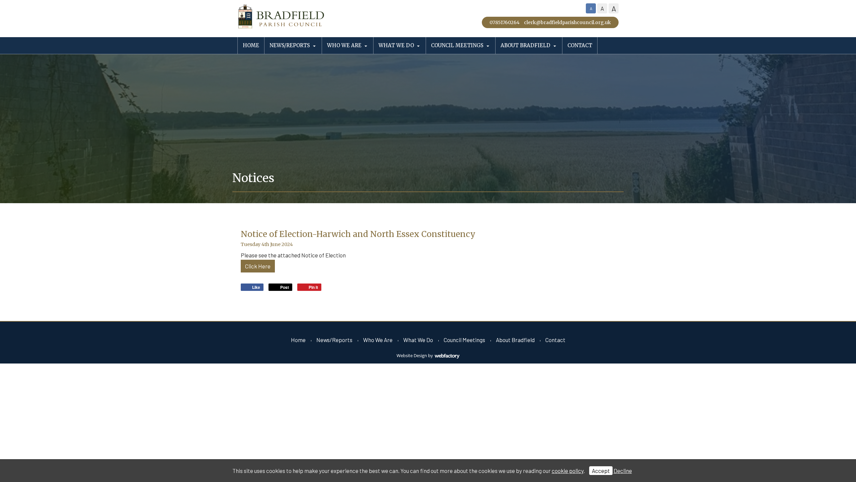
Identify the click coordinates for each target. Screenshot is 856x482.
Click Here (258, 266)
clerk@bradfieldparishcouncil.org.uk (567, 22)
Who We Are (344, 45)
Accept (601, 470)
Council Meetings (457, 45)
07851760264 (505, 22)
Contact (579, 45)
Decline (623, 470)
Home (251, 45)
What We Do (396, 45)
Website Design (412, 355)
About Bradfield (525, 45)
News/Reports (290, 45)
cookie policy (567, 470)
